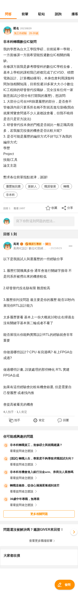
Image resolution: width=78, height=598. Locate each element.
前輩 (25, 14)
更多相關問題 (39, 514)
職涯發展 (50, 186)
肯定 (42, 420)
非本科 (10, 194)
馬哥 (16, 244)
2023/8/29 (26, 28)
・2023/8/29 (55, 248)
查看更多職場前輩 (40, 540)
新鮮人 (32, 186)
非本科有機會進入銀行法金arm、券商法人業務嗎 (41, 472)
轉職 (66, 186)
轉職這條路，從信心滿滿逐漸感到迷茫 (34, 485)
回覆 (66, 420)
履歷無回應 (13, 186)
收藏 (54, 207)
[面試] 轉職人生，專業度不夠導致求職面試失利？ (42, 458)
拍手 (17, 420)
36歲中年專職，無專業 (25, 499)
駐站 (41, 14)
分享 (70, 207)
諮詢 (58, 14)
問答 (8, 14)
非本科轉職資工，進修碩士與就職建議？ (36, 445)
